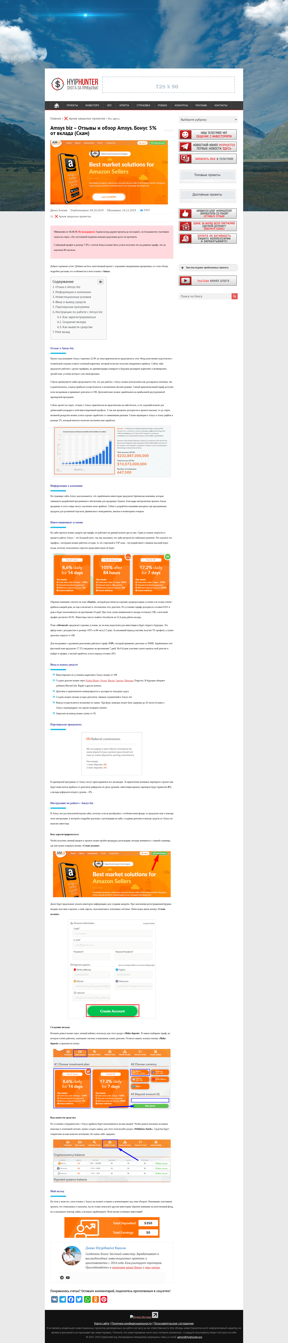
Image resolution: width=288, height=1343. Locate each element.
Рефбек (162, 105)
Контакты (221, 105)
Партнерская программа (72, 307)
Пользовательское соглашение (174, 1323)
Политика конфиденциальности (131, 1323)
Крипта (124, 105)
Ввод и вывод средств (70, 302)
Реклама (201, 105)
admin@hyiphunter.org (189, 1337)
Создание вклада (74, 322)
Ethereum (128, 680)
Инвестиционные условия (73, 297)
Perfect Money (92, 680)
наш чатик (152, 1267)
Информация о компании (73, 292)
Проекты (72, 105)
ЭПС (109, 105)
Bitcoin (111, 680)
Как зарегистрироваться (79, 317)
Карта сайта (101, 1323)
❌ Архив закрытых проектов (73, 216)
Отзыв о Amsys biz (67, 287)
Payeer (104, 680)
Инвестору (92, 105)
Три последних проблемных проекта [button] (207, 267)
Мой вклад (62, 332)
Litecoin (119, 680)
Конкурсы (181, 105)
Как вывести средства (77, 327)
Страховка (143, 105)
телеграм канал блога (127, 1267)
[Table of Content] (100, 281)
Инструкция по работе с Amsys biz (78, 312)
